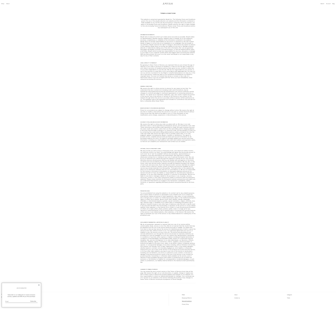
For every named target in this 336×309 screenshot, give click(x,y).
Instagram (289, 295)
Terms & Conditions (187, 301)
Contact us (237, 298)
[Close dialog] (38, 285)
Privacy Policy (185, 304)
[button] (2, 4)
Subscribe (33, 301)
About (235, 295)
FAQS (183, 295)
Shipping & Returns (187, 298)
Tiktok (288, 298)
